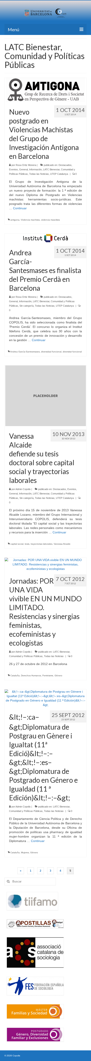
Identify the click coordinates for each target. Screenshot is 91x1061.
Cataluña (15, 675)
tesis (27, 544)
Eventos (13, 169)
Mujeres (25, 852)
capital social (16, 544)
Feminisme (47, 675)
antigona (14, 220)
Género (58, 675)
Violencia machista (30, 220)
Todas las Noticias (39, 174)
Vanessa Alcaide (62, 544)
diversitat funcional (72, 351)
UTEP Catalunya (59, 174)
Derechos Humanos (31, 675)
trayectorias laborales (41, 544)
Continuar (20, 208)
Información (35, 169)
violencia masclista (50, 220)
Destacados (65, 165)
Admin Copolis (23, 489)
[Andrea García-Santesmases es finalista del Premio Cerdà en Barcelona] (45, 238)
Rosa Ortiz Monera (26, 165)
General (23, 169)
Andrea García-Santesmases (25, 351)
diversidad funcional (51, 351)
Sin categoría (26, 305)
